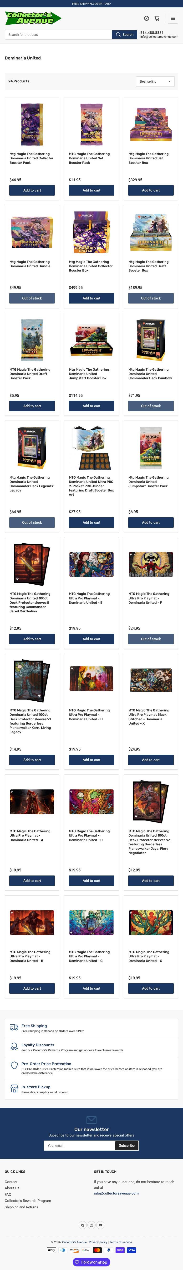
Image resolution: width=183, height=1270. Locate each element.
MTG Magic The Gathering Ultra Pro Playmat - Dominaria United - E (89, 598)
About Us (12, 1188)
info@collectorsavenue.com (159, 36)
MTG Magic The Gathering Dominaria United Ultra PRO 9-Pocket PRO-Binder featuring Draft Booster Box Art (91, 486)
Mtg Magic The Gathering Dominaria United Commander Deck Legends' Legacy (32, 484)
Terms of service (120, 1242)
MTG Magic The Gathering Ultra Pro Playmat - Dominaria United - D (89, 835)
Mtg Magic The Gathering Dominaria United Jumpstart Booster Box (89, 374)
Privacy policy (98, 1242)
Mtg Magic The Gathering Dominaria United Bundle (30, 264)
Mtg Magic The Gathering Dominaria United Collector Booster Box (91, 266)
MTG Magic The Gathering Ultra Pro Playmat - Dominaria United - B (30, 956)
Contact (11, 1182)
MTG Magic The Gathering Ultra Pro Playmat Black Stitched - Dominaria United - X (148, 717)
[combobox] (71, 35)
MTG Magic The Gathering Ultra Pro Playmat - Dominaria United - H (89, 714)
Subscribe (127, 1145)
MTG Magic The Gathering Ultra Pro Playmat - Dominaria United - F (148, 598)
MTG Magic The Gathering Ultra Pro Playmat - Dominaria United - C (89, 956)
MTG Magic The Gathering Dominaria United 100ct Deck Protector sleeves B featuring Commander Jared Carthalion (30, 602)
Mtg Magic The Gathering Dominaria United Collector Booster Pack (31, 158)
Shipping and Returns (21, 1207)
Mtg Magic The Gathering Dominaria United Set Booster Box (148, 158)
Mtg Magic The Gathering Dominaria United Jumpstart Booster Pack (148, 481)
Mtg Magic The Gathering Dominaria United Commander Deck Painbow (150, 374)
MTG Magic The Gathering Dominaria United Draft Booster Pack (30, 374)
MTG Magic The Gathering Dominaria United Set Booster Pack (89, 158)
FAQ (8, 1194)
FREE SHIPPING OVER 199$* (91, 3)
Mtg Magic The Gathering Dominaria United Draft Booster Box (148, 266)
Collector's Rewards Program (28, 1201)
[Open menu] (173, 18)
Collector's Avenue (74, 1242)
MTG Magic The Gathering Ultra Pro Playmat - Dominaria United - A (30, 835)
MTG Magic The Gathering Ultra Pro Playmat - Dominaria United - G (148, 956)
